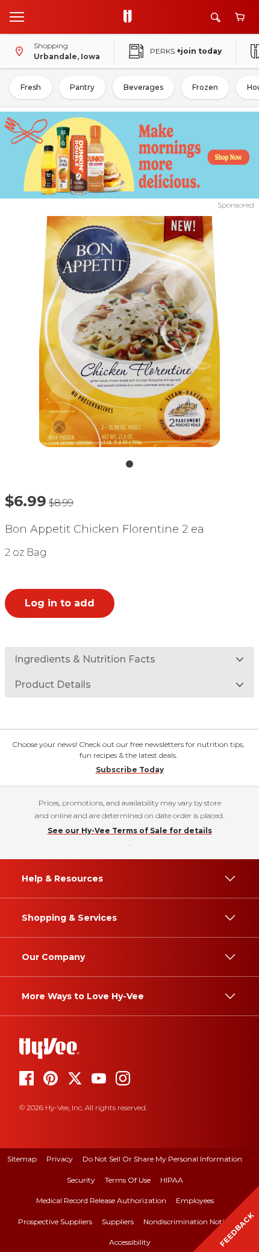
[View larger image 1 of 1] (129, 332)
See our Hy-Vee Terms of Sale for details (130, 830)
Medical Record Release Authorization (101, 1200)
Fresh (30, 87)
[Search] (215, 17)
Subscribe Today (130, 769)
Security (81, 1179)
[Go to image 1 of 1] (129, 464)
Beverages (143, 87)
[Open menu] (17, 16)
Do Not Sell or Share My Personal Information (162, 1158)
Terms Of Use (128, 1179)
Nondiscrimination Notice (187, 1221)
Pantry (82, 87)
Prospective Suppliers (55, 1221)
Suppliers (118, 1221)
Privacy (59, 1158)
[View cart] (239, 17)
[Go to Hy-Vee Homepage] (130, 17)
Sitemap (22, 1158)
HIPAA (171, 1179)
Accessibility (130, 1242)
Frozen (205, 87)
